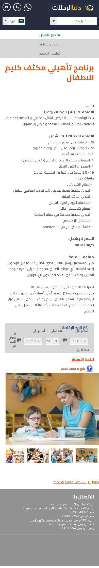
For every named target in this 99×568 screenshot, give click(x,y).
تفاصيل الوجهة (49, 53)
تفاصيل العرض (49, 35)
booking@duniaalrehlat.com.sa (51, 520)
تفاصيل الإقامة (49, 44)
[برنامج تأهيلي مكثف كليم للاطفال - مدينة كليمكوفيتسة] (87, 462)
